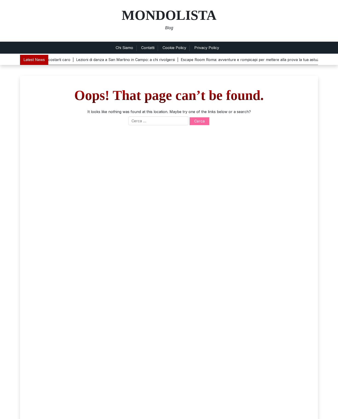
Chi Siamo (124, 47)
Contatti (148, 47)
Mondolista (169, 15)
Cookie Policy (174, 47)
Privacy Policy (206, 47)
